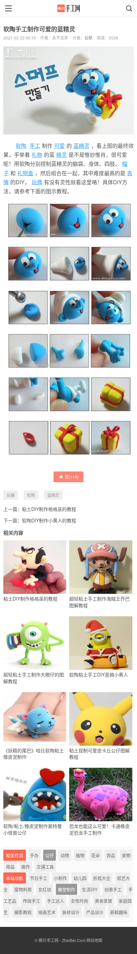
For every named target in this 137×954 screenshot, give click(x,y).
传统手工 (31, 900)
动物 (65, 855)
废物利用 (23, 889)
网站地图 (94, 940)
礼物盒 (25, 173)
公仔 (88, 37)
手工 (35, 145)
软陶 (21, 145)
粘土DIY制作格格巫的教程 (49, 509)
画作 (25, 866)
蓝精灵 (81, 145)
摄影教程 (23, 912)
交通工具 (45, 866)
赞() (71, 477)
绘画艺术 (47, 912)
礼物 (37, 154)
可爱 (59, 145)
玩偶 (37, 182)
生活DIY (90, 889)
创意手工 (113, 889)
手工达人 (55, 900)
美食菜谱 (103, 900)
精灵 (61, 154)
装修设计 (70, 912)
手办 (34, 855)
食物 (126, 855)
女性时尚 (79, 900)
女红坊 (44, 889)
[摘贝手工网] (68, 8)
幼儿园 (79, 878)
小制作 (60, 878)
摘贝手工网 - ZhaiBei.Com (62, 940)
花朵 (95, 855)
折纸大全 (101, 878)
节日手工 (38, 878)
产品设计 (94, 912)
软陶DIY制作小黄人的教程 (49, 520)
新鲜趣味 (118, 912)
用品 (10, 866)
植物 (80, 855)
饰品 (110, 855)
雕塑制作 (66, 889)
